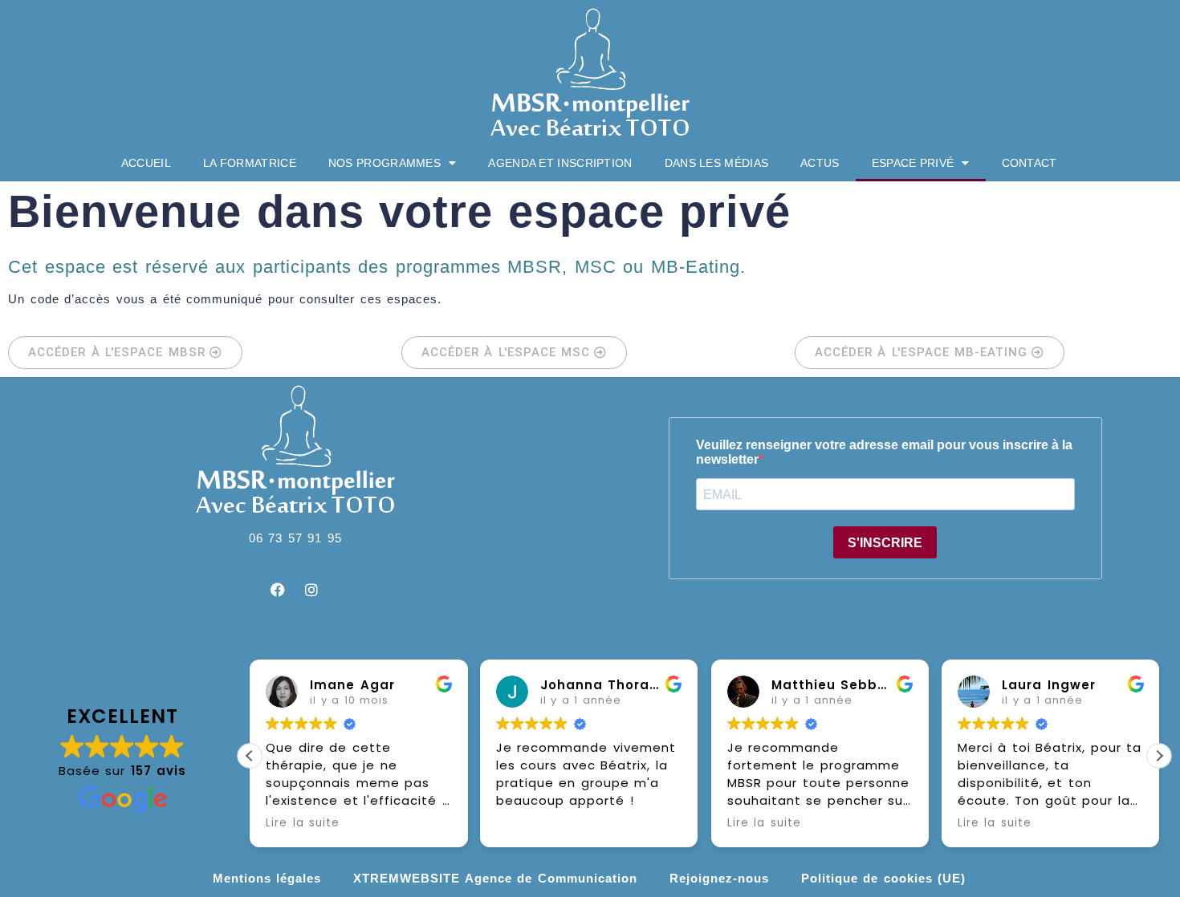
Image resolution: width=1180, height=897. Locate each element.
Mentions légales (267, 878)
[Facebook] (278, 589)
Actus (820, 162)
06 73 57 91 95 (295, 538)
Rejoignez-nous (719, 878)
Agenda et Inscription (560, 162)
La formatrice (249, 162)
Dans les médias (717, 162)
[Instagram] (312, 589)
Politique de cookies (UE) (883, 878)
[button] (1159, 756)
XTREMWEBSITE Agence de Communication (495, 878)
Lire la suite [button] (303, 823)
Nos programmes (384, 162)
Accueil (146, 162)
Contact (1029, 162)
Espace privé (913, 162)
